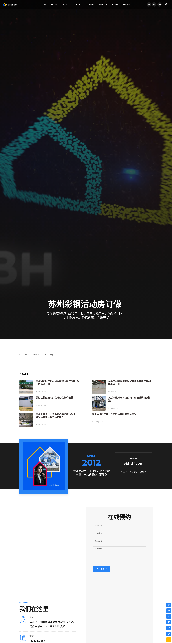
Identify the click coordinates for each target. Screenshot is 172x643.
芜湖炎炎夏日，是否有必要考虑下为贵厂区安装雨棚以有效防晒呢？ (57, 415)
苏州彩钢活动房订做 (85, 304)
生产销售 (115, 4)
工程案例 (90, 4)
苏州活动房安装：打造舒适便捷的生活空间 (114, 414)
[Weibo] (149, 4)
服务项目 (66, 4)
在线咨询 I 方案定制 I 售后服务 (133, 472)
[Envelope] (159, 4)
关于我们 (54, 4)
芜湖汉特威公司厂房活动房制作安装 (54, 397)
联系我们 (126, 4)
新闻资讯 (102, 4)
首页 (45, 4)
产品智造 (77, 4)
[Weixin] (154, 4)
